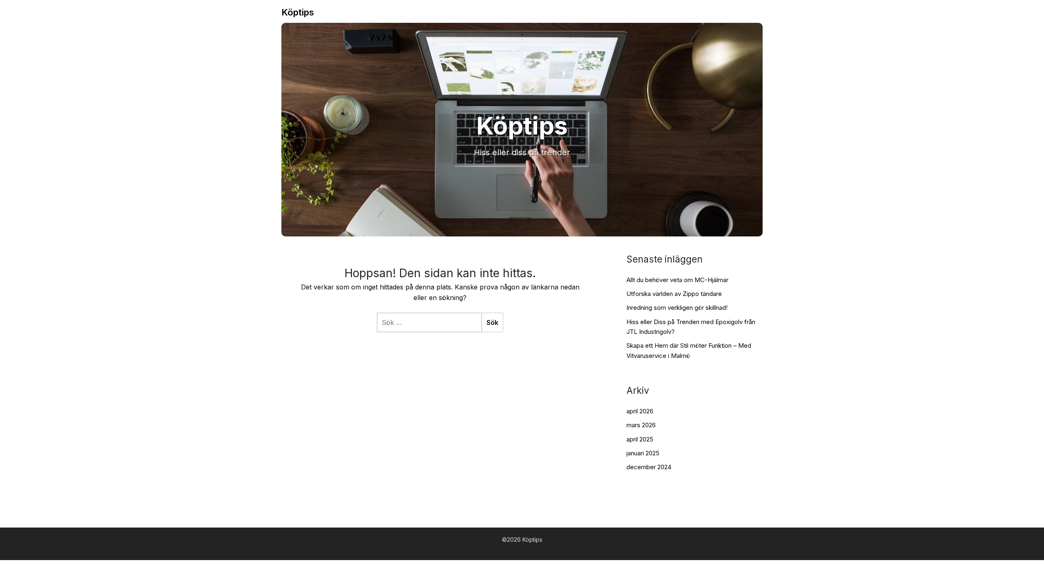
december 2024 (648, 467)
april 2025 (639, 439)
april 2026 (639, 411)
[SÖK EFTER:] (429, 322)
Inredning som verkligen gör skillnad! (677, 307)
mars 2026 (641, 425)
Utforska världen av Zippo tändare (674, 294)
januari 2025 (642, 453)
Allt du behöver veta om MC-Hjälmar (677, 280)
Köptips (297, 12)
